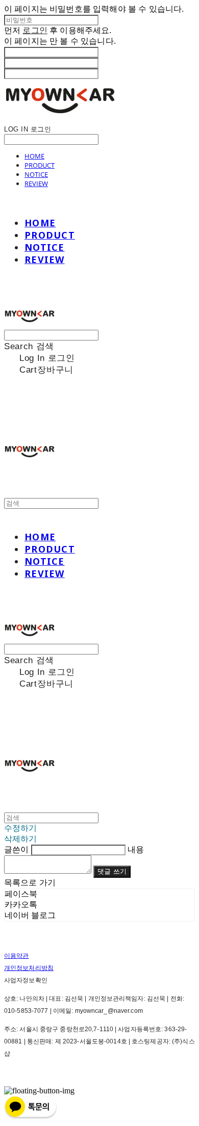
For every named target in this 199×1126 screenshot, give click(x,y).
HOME (34, 156)
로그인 (34, 30)
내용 (136, 849)
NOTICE (36, 174)
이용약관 (16, 955)
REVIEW (36, 183)
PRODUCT (39, 165)
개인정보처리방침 (29, 968)
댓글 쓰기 (112, 871)
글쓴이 (16, 849)
